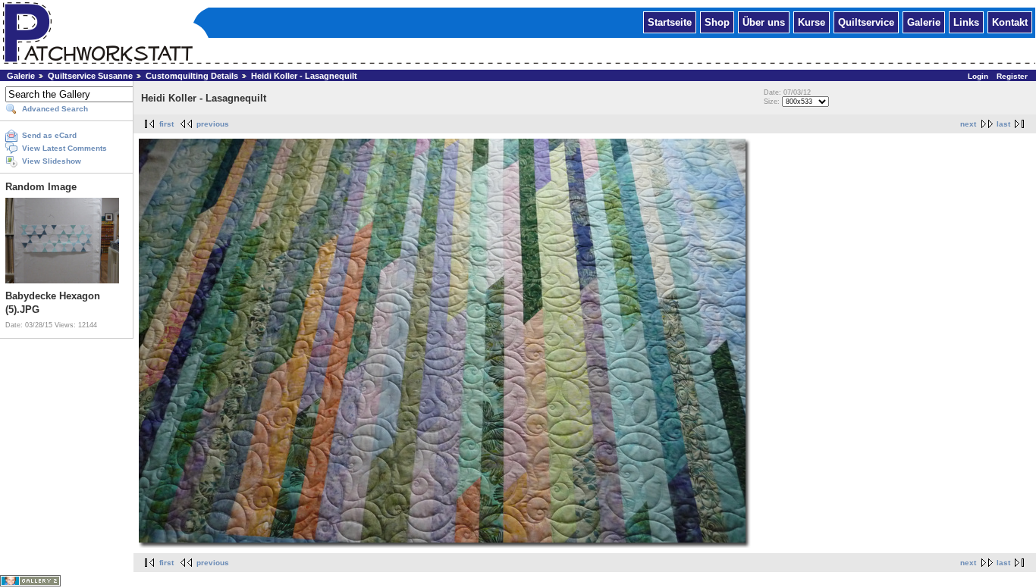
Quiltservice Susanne (90, 75)
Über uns (763, 22)
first (166, 124)
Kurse (811, 22)
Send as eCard (49, 135)
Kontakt (1010, 22)
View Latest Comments (64, 148)
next (968, 124)
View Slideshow (51, 161)
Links (966, 22)
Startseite (670, 22)
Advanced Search (55, 109)
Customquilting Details (192, 75)
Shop (717, 22)
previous (212, 124)
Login (978, 76)
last (1003, 124)
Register (1012, 76)
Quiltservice (866, 22)
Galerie (923, 22)
